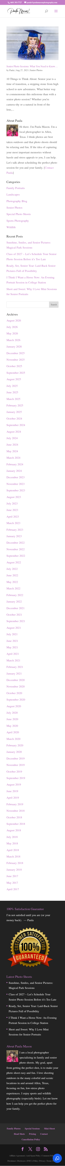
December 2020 (15, 680)
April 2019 (12, 797)
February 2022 (14, 595)
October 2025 (14, 366)
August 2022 (13, 562)
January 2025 (14, 412)
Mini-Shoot (49, 1128)
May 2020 (12, 726)
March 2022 (13, 588)
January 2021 (14, 673)
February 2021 (14, 667)
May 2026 (12, 333)
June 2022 (12, 575)
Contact (44, 1134)
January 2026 (14, 346)
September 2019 (15, 778)
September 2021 (15, 621)
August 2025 (13, 379)
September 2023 (15, 490)
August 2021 (13, 627)
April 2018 (12, 850)
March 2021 (13, 660)
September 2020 (15, 699)
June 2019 (12, 791)
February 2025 (14, 405)
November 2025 (15, 359)
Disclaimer (11, 1161)
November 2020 (15, 686)
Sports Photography (17, 220)
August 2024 (13, 431)
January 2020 (14, 752)
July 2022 (12, 569)
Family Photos (14, 1128)
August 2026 (13, 320)
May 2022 (12, 582)
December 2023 (15, 477)
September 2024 (15, 425)
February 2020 (14, 745)
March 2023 (13, 523)
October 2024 (14, 418)
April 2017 (12, 889)
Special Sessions (32, 1128)
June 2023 (12, 510)
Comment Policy (48, 1155)
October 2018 (14, 817)
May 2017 (12, 882)
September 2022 (15, 556)
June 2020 (12, 719)
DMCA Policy (32, 1161)
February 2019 (14, 804)
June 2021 (12, 641)
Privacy (42, 1161)
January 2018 (14, 869)
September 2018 (15, 824)
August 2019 (13, 784)
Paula (11, 70)
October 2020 (14, 693)
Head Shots (19, 1134)
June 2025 (12, 392)
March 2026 (13, 340)
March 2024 (13, 457)
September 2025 (15, 373)
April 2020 (12, 732)
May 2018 (12, 843)
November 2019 (15, 765)
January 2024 (14, 471)
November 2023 (15, 484)
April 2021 (12, 654)
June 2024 (12, 444)
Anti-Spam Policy (33, 1155)
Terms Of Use (52, 1161)
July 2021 (12, 634)
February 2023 (14, 529)
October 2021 (14, 614)
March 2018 (13, 856)
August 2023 (13, 497)
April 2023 (12, 516)
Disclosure (21, 1161)
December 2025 (15, 353)
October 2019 (14, 771)
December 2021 (15, 608)
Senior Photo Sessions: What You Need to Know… (32, 66)
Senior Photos (36, 70)
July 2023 (12, 503)
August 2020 (13, 706)
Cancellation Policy (31, 1139)
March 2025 (13, 399)
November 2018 (15, 810)
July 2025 (12, 386)
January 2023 (14, 536)
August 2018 (13, 830)
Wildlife (11, 227)
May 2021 (12, 647)
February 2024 (14, 464)
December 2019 (15, 758)
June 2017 (12, 876)
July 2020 (12, 712)
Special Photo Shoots (18, 214)
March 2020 (13, 739)
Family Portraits (15, 188)
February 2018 (14, 863)
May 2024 (12, 451)
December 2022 (15, 542)
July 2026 (12, 327)
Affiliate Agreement (17, 1155)
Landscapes (13, 194)
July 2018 (12, 837)
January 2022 (14, 601)
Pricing (32, 1134)
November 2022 (15, 549)
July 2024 (12, 438)
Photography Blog (16, 201)
